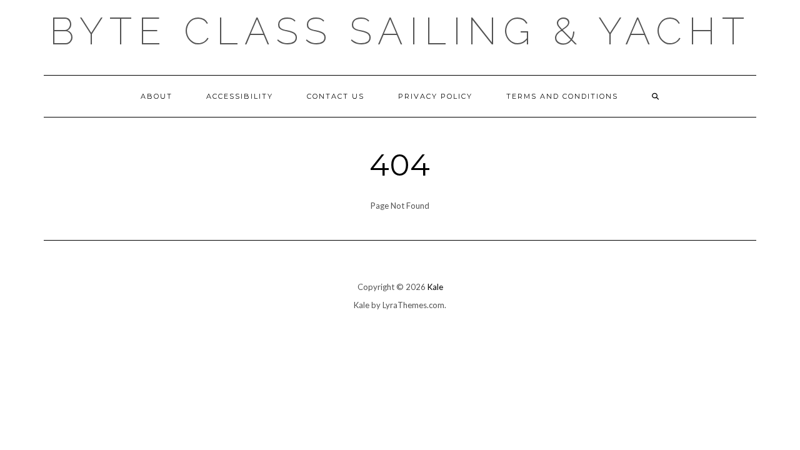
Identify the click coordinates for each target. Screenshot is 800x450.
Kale (435, 287)
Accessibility (239, 96)
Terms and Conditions (562, 96)
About (156, 96)
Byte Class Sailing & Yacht (400, 31)
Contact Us (335, 96)
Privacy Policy (435, 96)
